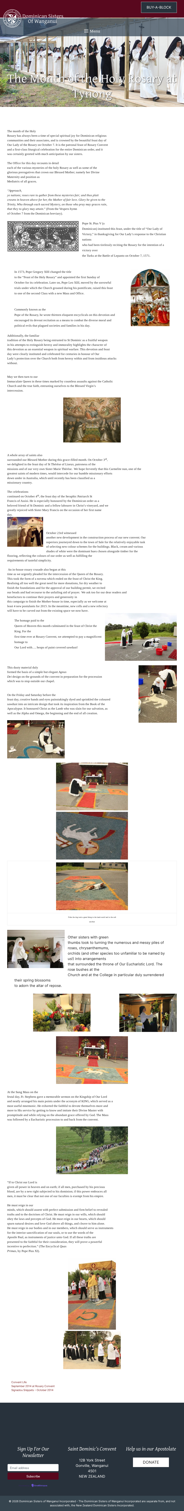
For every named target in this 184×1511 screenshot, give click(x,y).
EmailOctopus (40, 1486)
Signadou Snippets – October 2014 (32, 1390)
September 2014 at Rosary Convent (33, 1386)
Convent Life (19, 1382)
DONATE (151, 1462)
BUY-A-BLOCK (159, 7)
